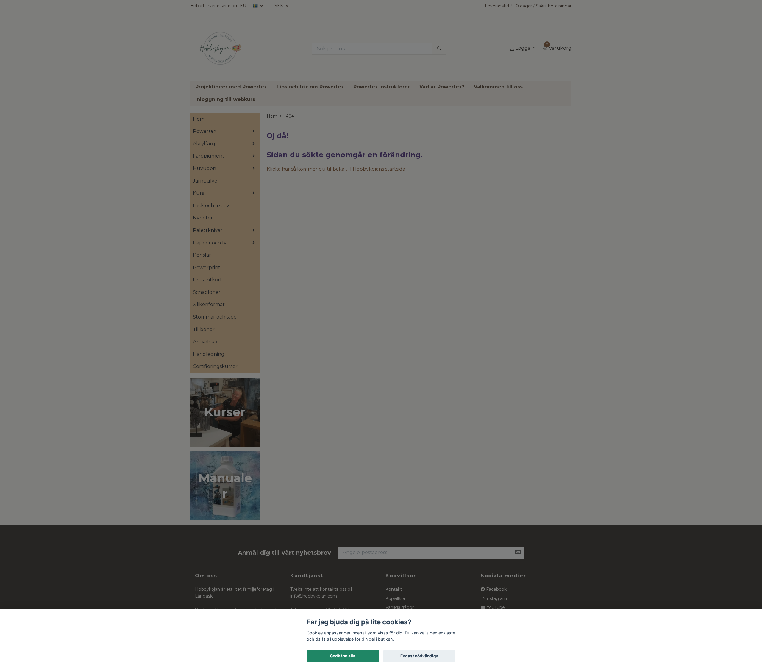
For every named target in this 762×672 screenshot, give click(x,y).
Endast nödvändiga (419, 656)
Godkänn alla (342, 656)
